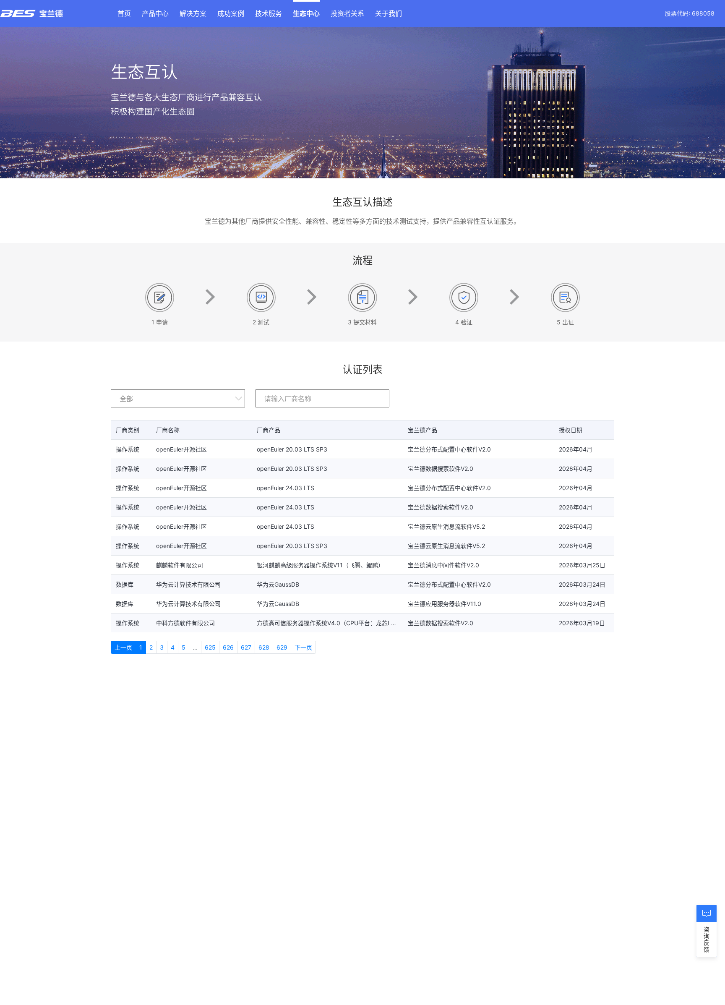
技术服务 (268, 13)
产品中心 (155, 13)
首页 (124, 13)
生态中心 (306, 13)
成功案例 (230, 13)
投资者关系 (347, 13)
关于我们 (388, 13)
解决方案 (193, 13)
